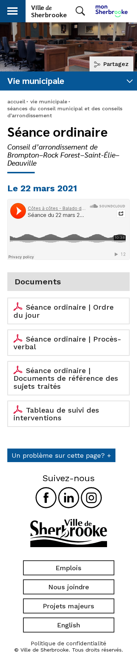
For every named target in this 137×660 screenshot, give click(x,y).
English (68, 625)
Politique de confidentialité (68, 643)
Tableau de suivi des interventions (56, 414)
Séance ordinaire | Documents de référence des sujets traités (66, 378)
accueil (16, 101)
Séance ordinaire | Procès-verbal (67, 343)
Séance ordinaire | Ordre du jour (64, 311)
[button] (12, 9)
